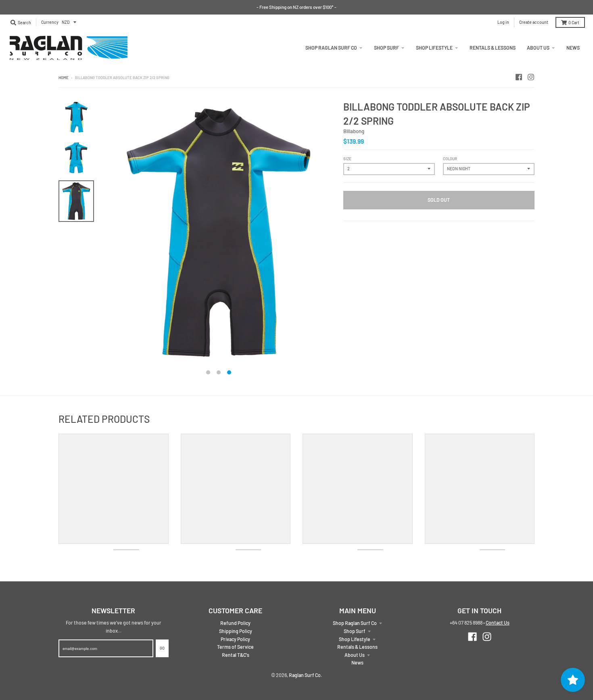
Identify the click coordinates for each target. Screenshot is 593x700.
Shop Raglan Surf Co (355, 623)
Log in (503, 22)
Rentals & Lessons (357, 647)
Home (63, 77)
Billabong (353, 131)
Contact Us (497, 622)
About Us (355, 655)
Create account (533, 22)
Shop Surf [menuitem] (386, 47)
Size (347, 158)
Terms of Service (235, 647)
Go (162, 648)
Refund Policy (235, 623)
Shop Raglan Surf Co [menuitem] (331, 47)
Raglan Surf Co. (305, 675)
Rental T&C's (235, 655)
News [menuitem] (573, 47)
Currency (49, 22)
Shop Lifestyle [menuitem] (434, 47)
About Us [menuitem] (538, 47)
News (357, 662)
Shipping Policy (235, 631)
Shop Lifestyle (354, 639)
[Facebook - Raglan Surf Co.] (518, 77)
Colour (450, 158)
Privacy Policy (235, 639)
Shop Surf (354, 631)
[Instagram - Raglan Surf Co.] (531, 77)
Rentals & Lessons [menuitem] (493, 47)
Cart (573, 22)
